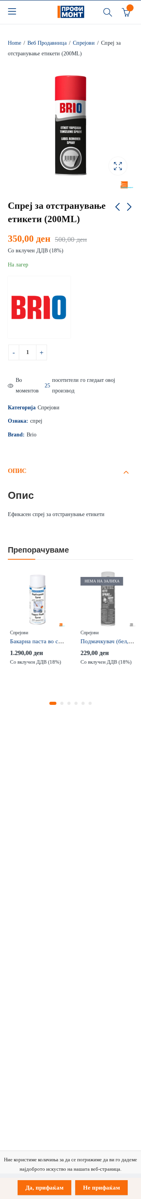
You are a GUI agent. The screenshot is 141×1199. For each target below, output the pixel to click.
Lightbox (118, 166)
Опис (17, 470)
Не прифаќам (101, 1187)
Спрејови (84, 43)
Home (14, 43)
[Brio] (39, 307)
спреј (36, 421)
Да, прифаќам (44, 1187)
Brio (31, 435)
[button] (52, 703)
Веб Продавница (47, 43)
